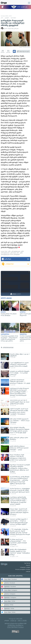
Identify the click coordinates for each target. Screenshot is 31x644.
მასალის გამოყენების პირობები (22, 569)
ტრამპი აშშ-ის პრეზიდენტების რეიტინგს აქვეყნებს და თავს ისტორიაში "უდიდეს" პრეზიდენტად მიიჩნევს (15, 553)
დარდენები (17, 254)
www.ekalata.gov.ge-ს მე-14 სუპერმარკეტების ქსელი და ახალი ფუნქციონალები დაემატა (15, 403)
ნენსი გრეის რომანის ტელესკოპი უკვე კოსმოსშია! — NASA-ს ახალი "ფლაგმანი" (15, 421)
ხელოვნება (13, 17)
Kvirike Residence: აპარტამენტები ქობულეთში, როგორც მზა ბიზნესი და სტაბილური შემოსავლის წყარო (15, 491)
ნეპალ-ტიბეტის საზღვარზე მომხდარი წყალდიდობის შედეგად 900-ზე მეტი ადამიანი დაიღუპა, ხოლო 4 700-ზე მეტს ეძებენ (15, 431)
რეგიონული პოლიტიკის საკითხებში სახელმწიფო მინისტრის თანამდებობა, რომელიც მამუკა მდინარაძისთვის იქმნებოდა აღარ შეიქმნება (15, 469)
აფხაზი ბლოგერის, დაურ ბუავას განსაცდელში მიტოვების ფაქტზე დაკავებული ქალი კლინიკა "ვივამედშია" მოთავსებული (15, 412)
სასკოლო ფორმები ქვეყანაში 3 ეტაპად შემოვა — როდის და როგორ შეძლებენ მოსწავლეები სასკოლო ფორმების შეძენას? (15, 522)
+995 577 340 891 (22, 620)
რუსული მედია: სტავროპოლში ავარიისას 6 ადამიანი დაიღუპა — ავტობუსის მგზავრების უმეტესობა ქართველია (15, 512)
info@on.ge (13, 620)
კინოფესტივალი (15, 251)
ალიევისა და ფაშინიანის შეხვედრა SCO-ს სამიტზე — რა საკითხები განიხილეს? (15, 374)
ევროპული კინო (14, 253)
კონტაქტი (28, 571)
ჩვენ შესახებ (27, 563)
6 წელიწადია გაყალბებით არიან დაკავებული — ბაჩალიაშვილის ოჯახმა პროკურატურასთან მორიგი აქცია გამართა (9, 332)
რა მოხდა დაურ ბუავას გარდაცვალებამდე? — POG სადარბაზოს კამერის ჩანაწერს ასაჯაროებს (15, 543)
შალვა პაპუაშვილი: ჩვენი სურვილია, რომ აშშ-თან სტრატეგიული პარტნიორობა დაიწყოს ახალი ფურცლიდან (15, 458)
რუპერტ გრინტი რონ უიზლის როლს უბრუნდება (9, 308)
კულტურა (7, 17)
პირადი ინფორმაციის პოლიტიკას (15, 627)
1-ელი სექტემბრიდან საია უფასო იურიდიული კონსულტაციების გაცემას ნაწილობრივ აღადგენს (15, 365)
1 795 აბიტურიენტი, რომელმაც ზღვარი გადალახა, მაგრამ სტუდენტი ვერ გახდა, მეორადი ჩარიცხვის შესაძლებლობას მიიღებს (15, 533)
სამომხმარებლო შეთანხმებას (15, 625)
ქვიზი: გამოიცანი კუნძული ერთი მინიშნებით (15, 440)
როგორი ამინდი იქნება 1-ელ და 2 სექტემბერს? (15, 356)
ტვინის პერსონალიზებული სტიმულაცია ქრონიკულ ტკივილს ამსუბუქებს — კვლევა (15, 448)
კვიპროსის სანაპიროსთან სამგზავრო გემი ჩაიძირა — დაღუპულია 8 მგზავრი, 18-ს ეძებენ (15, 382)
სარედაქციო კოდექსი (25, 567)
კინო (2, 17)
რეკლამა (28, 565)
